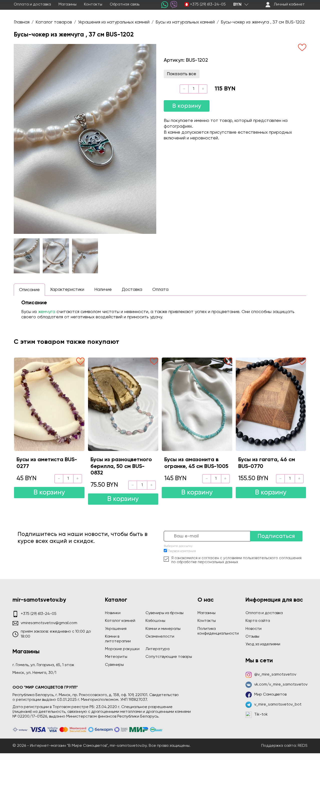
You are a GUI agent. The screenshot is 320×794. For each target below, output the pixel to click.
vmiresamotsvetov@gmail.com (49, 623)
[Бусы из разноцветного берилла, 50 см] (123, 404)
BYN (237, 4)
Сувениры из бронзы (165, 613)
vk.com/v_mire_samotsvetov (281, 685)
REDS (303, 746)
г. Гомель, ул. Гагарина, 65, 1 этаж (43, 665)
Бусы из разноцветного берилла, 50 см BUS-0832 (121, 466)
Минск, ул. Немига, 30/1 (34, 673)
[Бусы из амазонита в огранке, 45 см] (197, 404)
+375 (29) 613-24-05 (208, 4)
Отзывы (252, 637)
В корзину (186, 106)
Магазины (67, 4)
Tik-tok (261, 715)
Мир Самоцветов (270, 695)
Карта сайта (258, 621)
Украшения (115, 629)
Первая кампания (182, 551)
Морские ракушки (122, 649)
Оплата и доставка (32, 4)
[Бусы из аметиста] (49, 404)
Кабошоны (155, 621)
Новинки (112, 613)
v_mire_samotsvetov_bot (278, 705)
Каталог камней (120, 621)
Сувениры (114, 665)
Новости (254, 629)
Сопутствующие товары (169, 657)
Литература (158, 649)
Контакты (93, 4)
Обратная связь (125, 4)
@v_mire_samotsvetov (275, 675)
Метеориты (116, 657)
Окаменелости (160, 637)
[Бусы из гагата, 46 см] (271, 404)
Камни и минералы (163, 629)
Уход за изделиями (263, 644)
